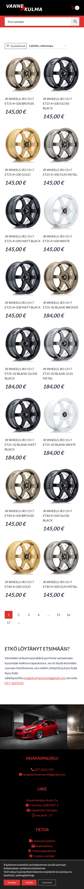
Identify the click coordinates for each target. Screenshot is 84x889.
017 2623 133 (44, 769)
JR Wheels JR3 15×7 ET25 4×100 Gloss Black (57, 103)
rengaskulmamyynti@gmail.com (44, 678)
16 (68, 615)
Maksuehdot (44, 846)
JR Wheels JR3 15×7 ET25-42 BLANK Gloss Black (21, 373)
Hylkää (29, 882)
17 (8, 622)
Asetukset (47, 882)
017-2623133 (14, 683)
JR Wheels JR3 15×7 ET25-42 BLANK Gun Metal (58, 373)
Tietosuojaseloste (44, 851)
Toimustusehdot (44, 841)
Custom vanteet (44, 856)
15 (58, 615)
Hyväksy (12, 882)
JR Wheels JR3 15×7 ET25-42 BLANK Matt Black (20, 444)
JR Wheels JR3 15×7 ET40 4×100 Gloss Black (57, 515)
